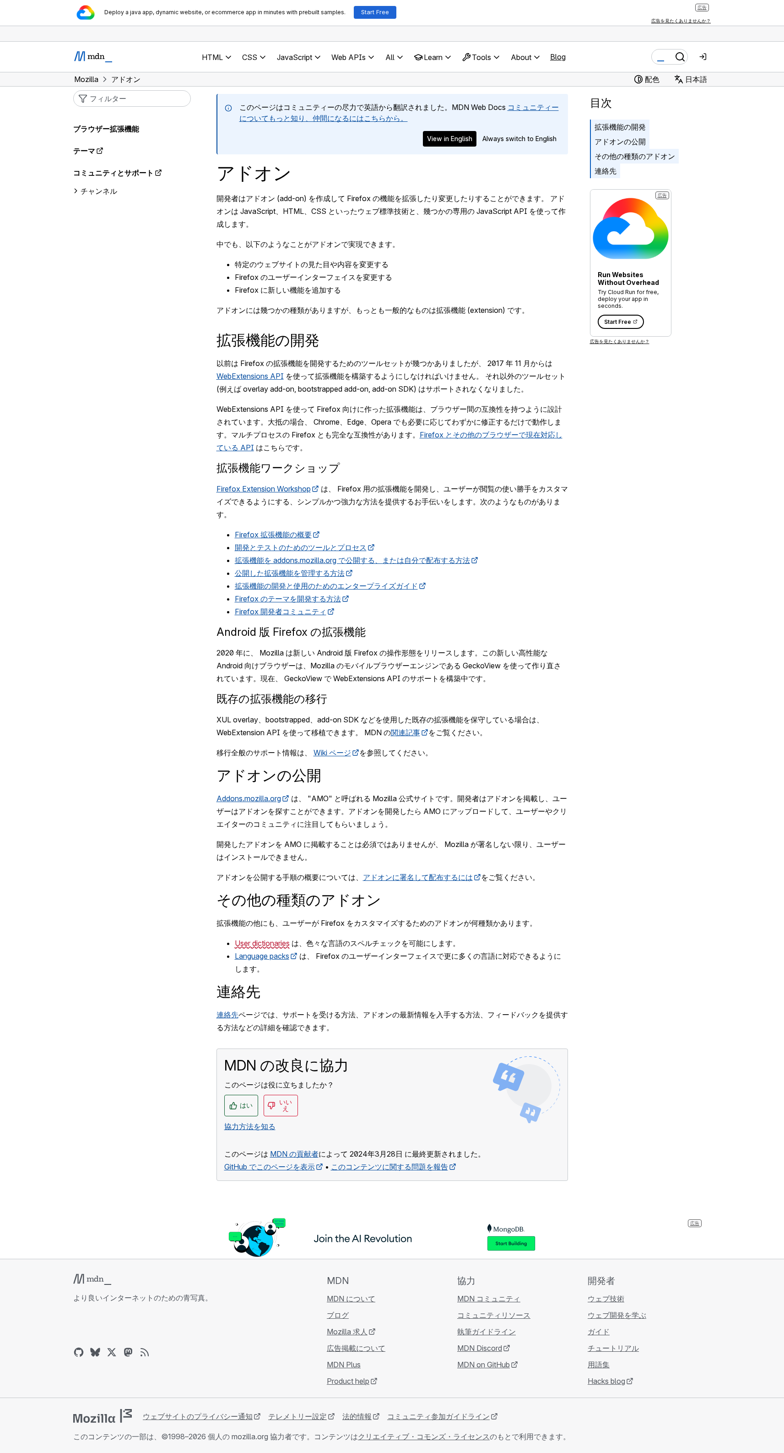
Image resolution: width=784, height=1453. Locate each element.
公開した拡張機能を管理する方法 (290, 573)
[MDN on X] (111, 1352)
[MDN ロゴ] (92, 1279)
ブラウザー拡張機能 (106, 128)
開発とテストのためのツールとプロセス (301, 547)
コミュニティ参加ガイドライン (438, 1416)
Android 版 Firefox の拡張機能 (291, 632)
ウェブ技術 (606, 1298)
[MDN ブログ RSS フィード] (144, 1352)
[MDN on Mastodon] (128, 1352)
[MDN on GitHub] (78, 1352)
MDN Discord (479, 1348)
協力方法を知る (250, 1126)
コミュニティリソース (493, 1315)
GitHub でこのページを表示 (269, 1166)
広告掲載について (356, 1348)
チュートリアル (613, 1348)
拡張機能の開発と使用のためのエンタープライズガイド (326, 585)
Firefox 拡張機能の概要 (273, 534)
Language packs (262, 956)
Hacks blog (606, 1381)
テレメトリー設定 (297, 1416)
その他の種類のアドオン (635, 156)
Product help (348, 1381)
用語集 (599, 1364)
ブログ (338, 1315)
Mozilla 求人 (347, 1331)
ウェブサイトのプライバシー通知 (198, 1416)
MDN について (351, 1298)
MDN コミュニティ (488, 1298)
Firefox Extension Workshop (263, 488)
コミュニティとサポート (113, 172)
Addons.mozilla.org (248, 798)
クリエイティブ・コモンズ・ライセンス (424, 1436)
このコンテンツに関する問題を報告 (389, 1166)
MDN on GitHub (483, 1364)
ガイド (599, 1331)
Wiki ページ (332, 752)
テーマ (84, 150)
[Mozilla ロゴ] (102, 1416)
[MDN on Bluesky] (95, 1352)
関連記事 (405, 732)
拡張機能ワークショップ (278, 468)
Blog (558, 56)
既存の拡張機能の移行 (271, 698)
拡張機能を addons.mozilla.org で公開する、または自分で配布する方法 (352, 560)
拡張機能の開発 (620, 126)
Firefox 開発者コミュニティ (280, 611)
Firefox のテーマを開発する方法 (288, 598)
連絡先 (605, 170)
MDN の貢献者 (294, 1153)
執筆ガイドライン (486, 1331)
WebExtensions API (250, 376)
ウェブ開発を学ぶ (617, 1315)
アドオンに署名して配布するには (418, 877)
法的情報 (357, 1416)
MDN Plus (344, 1364)
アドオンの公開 (620, 141)
